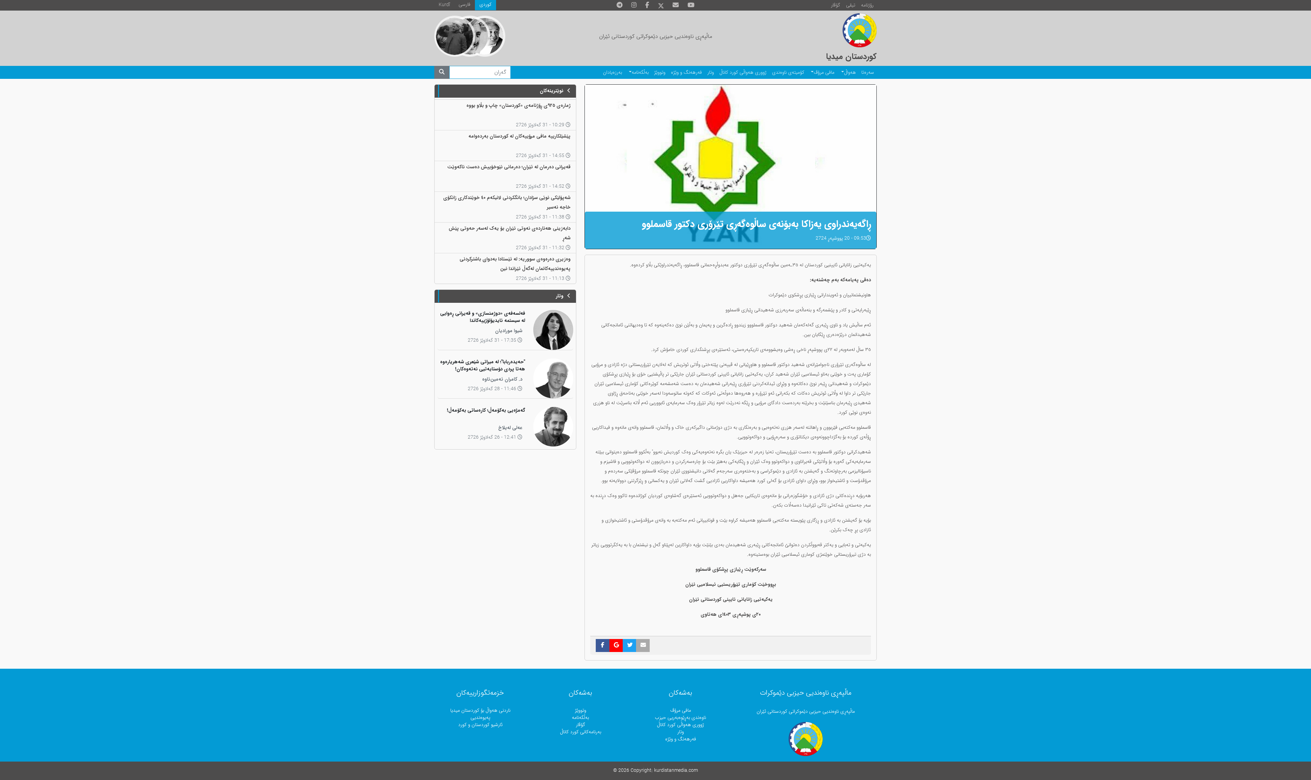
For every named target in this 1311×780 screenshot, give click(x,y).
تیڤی (850, 5)
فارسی (464, 5)
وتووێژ (659, 72)
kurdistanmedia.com (676, 770)
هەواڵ (850, 72)
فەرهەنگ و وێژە (686, 72)
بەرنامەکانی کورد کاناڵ (580, 732)
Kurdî (444, 5)
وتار (710, 72)
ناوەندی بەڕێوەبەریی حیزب (680, 718)
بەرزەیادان (612, 72)
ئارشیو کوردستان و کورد (480, 725)
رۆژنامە (867, 5)
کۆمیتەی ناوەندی (788, 72)
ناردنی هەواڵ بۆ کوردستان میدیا (480, 710)
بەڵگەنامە (640, 72)
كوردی (485, 5)
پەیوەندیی (480, 718)
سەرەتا (867, 72)
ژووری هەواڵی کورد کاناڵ (742, 72)
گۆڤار (835, 5)
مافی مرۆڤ (824, 72)
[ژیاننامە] (454, 36)
